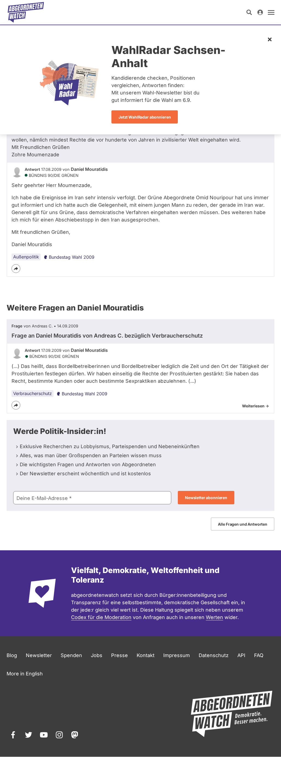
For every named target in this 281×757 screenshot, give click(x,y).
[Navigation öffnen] (271, 12)
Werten (214, 617)
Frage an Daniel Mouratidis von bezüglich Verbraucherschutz (107, 335)
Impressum (176, 655)
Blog (12, 655)
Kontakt (145, 655)
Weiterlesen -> (255, 406)
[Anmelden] (260, 12)
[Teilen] (16, 268)
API (241, 655)
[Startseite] (26, 12)
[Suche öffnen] (249, 12)
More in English (25, 674)
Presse (119, 655)
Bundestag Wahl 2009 (71, 257)
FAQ (258, 655)
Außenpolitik (26, 257)
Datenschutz (214, 655)
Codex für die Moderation (101, 617)
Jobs (96, 655)
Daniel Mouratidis (89, 169)
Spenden (71, 655)
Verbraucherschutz (32, 393)
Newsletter (39, 655)
